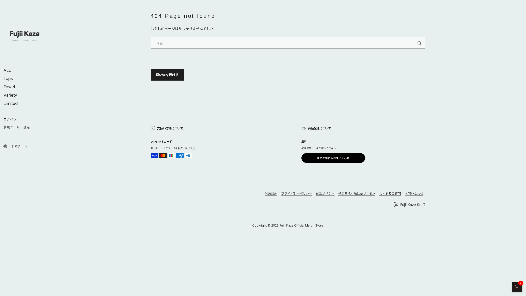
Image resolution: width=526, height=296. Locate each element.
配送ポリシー (308, 148)
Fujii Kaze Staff (412, 204)
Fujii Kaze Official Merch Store (301, 225)
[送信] (419, 43)
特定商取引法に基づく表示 (356, 193)
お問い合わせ (414, 193)
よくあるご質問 (390, 193)
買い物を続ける (167, 75)
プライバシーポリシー (296, 193)
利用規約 (271, 193)
